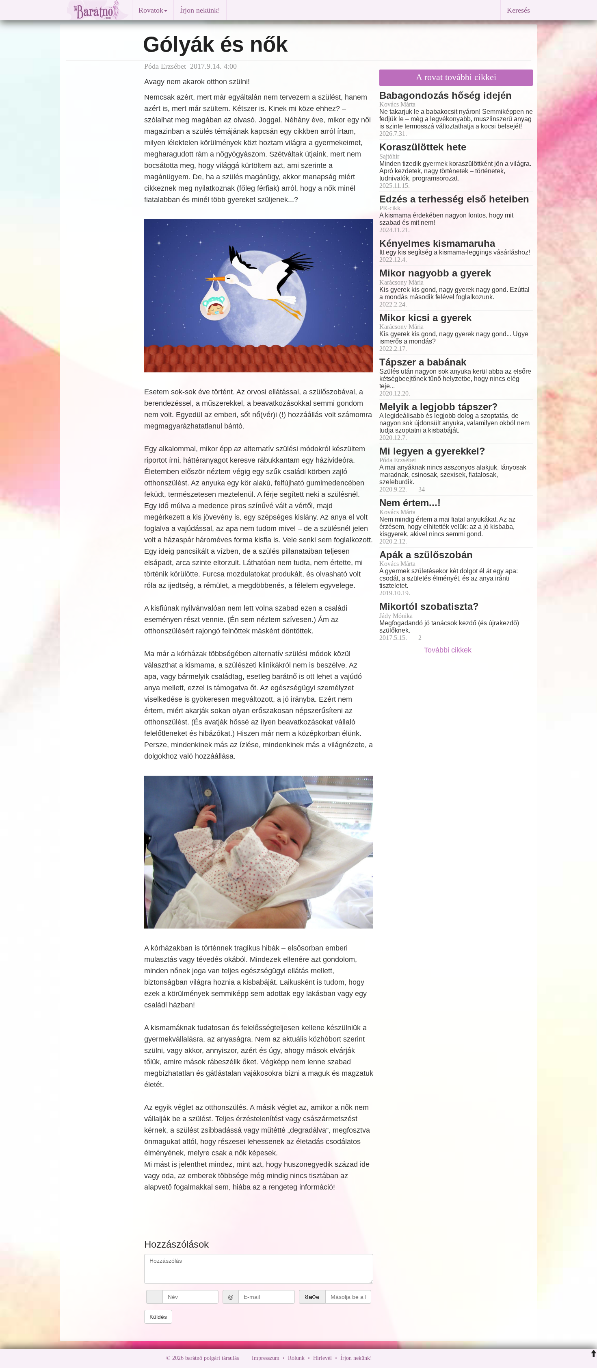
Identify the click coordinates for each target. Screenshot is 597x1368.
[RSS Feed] (418, 1358)
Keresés (518, 10)
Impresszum (265, 1358)
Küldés (158, 1317)
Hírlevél (322, 1358)
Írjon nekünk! (200, 10)
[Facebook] (380, 1358)
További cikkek (449, 650)
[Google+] (393, 1358)
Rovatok (150, 10)
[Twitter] (406, 1358)
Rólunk (296, 1358)
